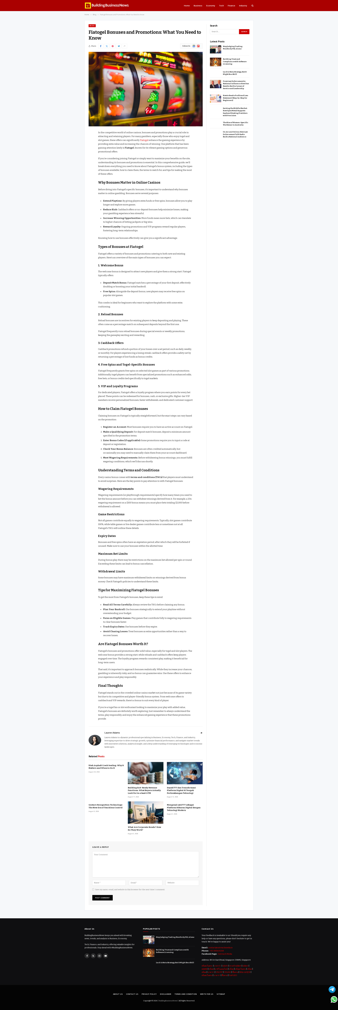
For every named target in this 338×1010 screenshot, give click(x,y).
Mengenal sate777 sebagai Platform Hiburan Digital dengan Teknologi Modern (183, 807)
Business (198, 5)
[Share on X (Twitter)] (106, 46)
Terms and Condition (186, 994)
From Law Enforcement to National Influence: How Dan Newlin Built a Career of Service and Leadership (236, 85)
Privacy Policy (149, 994)
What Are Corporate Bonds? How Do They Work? (144, 828)
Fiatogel (144, 140)
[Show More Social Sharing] (124, 46)
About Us (118, 994)
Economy (210, 5)
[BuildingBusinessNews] (106, 5)
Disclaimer (165, 994)
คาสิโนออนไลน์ (221, 969)
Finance (231, 5)
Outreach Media (224, 954)
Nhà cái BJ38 (245, 972)
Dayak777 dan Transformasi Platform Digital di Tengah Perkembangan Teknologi (181, 790)
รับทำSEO (233, 975)
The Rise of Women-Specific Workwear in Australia (235, 124)
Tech (221, 5)
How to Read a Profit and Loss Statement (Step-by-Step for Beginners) (235, 97)
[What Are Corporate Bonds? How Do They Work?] (146, 812)
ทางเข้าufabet (235, 966)
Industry (243, 5)
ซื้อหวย (235, 972)
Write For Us (206, 994)
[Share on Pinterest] (112, 46)
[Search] (252, 6)
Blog (92, 26)
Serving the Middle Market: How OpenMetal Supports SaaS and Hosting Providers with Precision (235, 112)
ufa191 (225, 966)
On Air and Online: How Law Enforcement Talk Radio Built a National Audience (235, 134)
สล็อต (211, 969)
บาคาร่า (217, 966)
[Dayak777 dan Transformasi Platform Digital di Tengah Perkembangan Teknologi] (185, 773)
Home (187, 5)
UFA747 (219, 972)
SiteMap (221, 994)
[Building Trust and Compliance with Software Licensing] (215, 62)
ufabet (245, 966)
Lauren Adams (112, 732)
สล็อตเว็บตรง (207, 966)
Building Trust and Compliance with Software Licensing (235, 61)
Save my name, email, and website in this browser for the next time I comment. (130, 889)
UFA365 (227, 972)
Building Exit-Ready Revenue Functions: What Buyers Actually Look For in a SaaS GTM (144, 790)
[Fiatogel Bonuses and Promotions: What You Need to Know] (146, 89)
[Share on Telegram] (118, 46)
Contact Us (132, 994)
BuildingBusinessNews (168, 1001)
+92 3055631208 (216, 951)
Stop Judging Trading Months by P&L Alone (232, 47)
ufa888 (204, 969)
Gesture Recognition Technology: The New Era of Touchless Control (106, 806)
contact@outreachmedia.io (220, 948)
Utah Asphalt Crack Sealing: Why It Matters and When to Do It (106, 766)
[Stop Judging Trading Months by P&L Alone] (215, 49)
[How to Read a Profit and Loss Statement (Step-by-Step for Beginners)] (215, 98)
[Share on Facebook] (100, 46)
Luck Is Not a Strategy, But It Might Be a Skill (235, 73)
